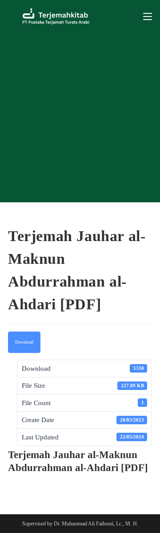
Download (24, 342)
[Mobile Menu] (147, 16)
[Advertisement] (80, 117)
